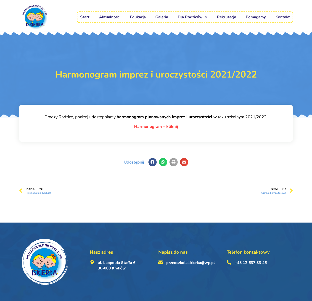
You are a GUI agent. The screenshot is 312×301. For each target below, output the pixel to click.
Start (85, 17)
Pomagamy (256, 17)
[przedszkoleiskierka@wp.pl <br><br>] (160, 262)
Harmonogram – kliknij (156, 126)
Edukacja (138, 17)
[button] (152, 162)
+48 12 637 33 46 (251, 262)
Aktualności (109, 17)
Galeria (161, 17)
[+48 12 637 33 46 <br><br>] (229, 262)
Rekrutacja (226, 17)
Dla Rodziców (190, 17)
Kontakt (282, 17)
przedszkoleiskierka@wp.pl (190, 262)
